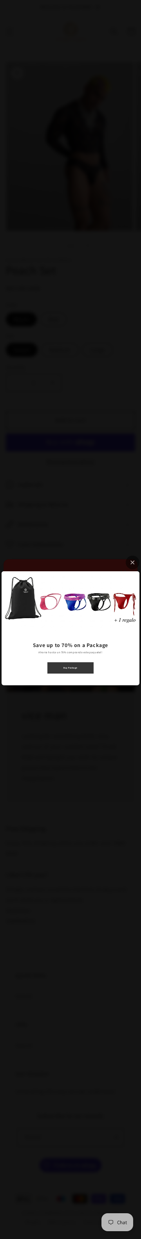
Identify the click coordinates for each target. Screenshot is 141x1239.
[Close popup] (132, 562)
